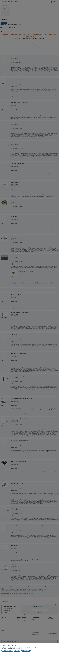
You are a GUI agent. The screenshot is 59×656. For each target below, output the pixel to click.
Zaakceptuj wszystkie (25, 650)
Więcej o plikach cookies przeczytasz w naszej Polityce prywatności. (11, 648)
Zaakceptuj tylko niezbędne (7, 650)
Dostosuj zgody (17, 650)
